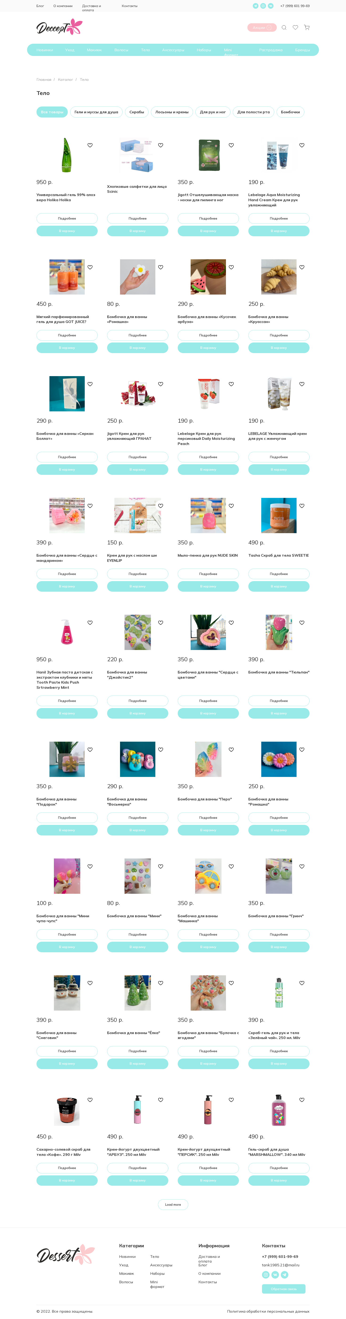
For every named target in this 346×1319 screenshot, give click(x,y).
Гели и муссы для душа (96, 112)
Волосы (121, 49)
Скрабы (136, 112)
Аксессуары (173, 49)
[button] (284, 1289)
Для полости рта (253, 112)
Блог (40, 6)
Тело (145, 49)
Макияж (94, 49)
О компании (62, 6)
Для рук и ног (213, 112)
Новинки (44, 49)
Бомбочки (290, 112)
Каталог (65, 79)
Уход (70, 49)
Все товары (52, 112)
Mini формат (231, 52)
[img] (269, 27)
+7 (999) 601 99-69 (295, 6)
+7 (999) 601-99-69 (280, 1256)
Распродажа (270, 49)
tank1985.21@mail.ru (280, 1265)
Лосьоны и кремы (172, 112)
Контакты (129, 6)
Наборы (204, 49)
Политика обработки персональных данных (268, 1311)
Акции (259, 27)
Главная (43, 79)
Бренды (302, 49)
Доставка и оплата (91, 8)
